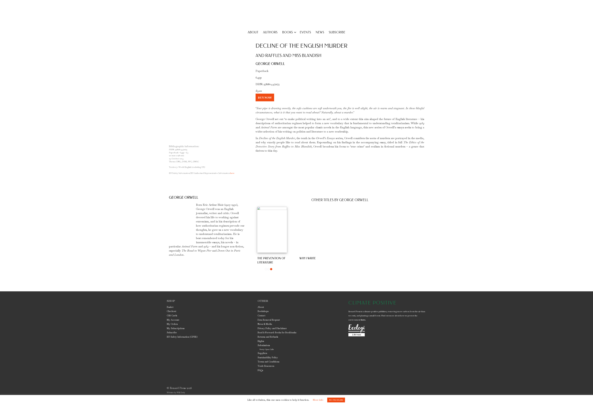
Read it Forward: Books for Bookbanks (277, 332)
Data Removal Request (269, 319)
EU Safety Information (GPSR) (182, 336)
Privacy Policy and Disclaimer (272, 328)
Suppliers (262, 353)
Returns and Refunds (268, 336)
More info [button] (318, 399)
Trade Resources (266, 366)
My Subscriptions (176, 328)
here (201, 173)
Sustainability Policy (268, 357)
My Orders (172, 324)
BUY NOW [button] (265, 97)
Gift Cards (172, 315)
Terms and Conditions (268, 361)
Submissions (264, 345)
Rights (261, 341)
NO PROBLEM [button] (336, 400)
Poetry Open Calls (266, 349)
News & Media (265, 324)
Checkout (171, 311)
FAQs (260, 370)
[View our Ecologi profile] (356, 330)
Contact (261, 315)
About (261, 307)
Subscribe (172, 332)
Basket (170, 307)
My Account (173, 319)
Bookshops (263, 311)
